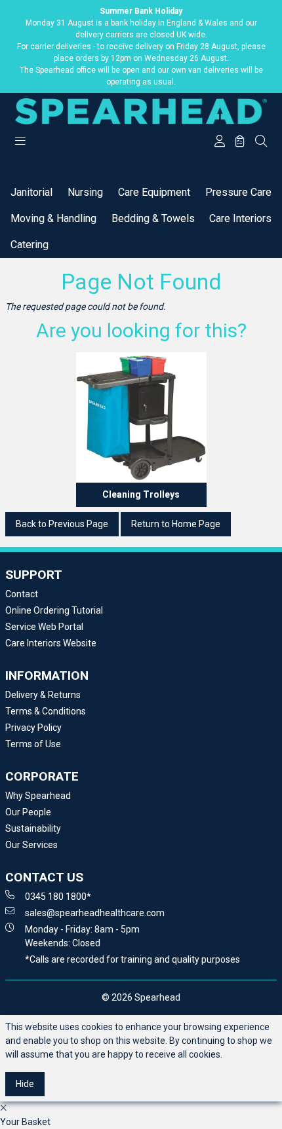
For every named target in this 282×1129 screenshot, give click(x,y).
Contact (21, 594)
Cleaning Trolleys (141, 494)
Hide (25, 1084)
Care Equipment (154, 192)
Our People (28, 812)
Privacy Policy (33, 727)
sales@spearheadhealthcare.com (95, 913)
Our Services (31, 845)
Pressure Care (238, 192)
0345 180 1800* (58, 896)
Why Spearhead (38, 795)
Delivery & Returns (43, 695)
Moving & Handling (53, 218)
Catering (29, 244)
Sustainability (33, 828)
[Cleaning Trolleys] (141, 417)
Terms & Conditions (45, 711)
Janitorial (31, 192)
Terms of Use (33, 744)
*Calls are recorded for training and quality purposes (132, 959)
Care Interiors (240, 218)
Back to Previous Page (62, 524)
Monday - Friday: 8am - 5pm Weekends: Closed (82, 936)
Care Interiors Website (50, 643)
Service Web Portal (44, 626)
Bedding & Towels (153, 218)
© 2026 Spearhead (141, 997)
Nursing (85, 192)
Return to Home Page (175, 524)
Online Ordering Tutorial (54, 610)
